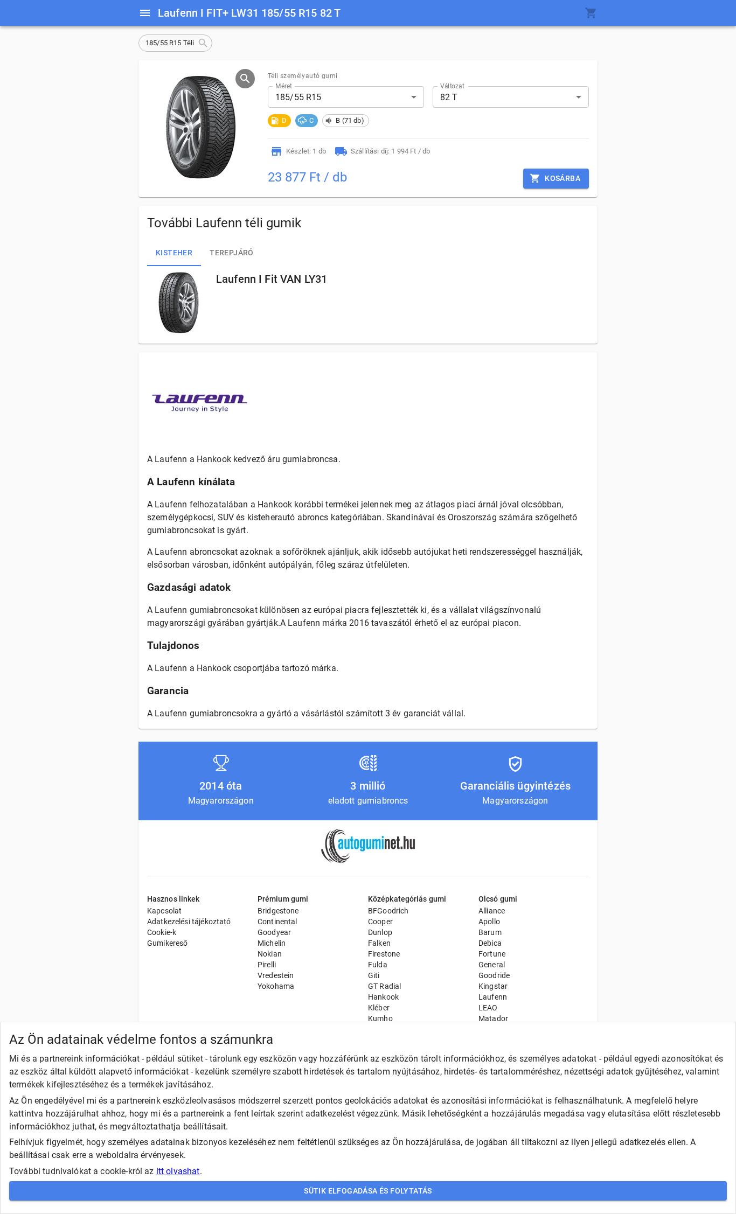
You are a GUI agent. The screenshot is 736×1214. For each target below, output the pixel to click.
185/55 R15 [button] (298, 97)
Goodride (494, 975)
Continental (277, 921)
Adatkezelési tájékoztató (189, 921)
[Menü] (145, 13)
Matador (493, 1018)
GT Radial (384, 986)
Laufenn (492, 997)
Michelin (272, 943)
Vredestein (276, 975)
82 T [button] (449, 97)
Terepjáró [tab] (232, 252)
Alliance (491, 910)
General (491, 964)
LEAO (488, 1007)
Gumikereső (167, 943)
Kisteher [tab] (174, 252)
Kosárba (562, 178)
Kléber (379, 1007)
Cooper (380, 921)
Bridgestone (278, 910)
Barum (490, 932)
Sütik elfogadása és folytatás (368, 1191)
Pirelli (267, 964)
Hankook (383, 997)
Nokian (270, 954)
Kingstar (493, 986)
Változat (452, 86)
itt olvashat (178, 1171)
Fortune (491, 954)
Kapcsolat (164, 910)
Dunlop (380, 932)
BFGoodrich (388, 910)
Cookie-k (161, 932)
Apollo (489, 921)
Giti (374, 975)
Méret (283, 86)
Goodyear (274, 932)
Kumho (380, 1018)
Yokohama (276, 986)
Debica (490, 943)
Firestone (384, 954)
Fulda (377, 964)
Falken (379, 943)
